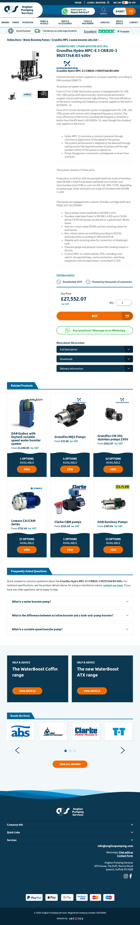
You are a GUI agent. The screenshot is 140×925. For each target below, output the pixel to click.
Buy (95, 316)
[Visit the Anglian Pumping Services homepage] (21, 9)
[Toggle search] (103, 11)
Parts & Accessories (65, 22)
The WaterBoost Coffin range (35, 672)
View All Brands (70, 764)
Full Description (65, 275)
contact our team (113, 585)
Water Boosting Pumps (36, 39)
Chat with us (126, 852)
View (27, 469)
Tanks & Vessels (44, 22)
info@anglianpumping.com (115, 846)
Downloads (66, 359)
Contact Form (125, 855)
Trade (78, 2)
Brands (5, 22)
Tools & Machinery (88, 22)
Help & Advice (119, 22)
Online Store (14, 39)
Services (105, 22)
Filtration (27, 22)
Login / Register (96, 2)
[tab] (65, 751)
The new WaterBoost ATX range (98, 672)
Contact (133, 22)
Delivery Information (71, 368)
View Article (27, 691)
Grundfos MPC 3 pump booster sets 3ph (74, 39)
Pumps (15, 22)
